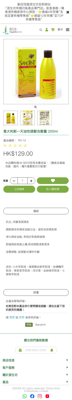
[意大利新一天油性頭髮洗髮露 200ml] (36, 71)
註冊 (21, 317)
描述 (36, 211)
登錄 (12, 317)
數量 (5, 180)
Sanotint (40, 324)
